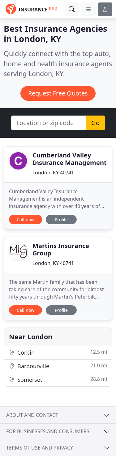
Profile (61, 219)
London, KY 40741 (53, 172)
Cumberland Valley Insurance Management (69, 159)
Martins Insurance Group (60, 249)
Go (95, 123)
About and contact (32, 415)
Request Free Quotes (58, 93)
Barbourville (61, 366)
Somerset (61, 379)
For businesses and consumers (47, 431)
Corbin (61, 352)
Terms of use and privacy (39, 447)
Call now (25, 219)
